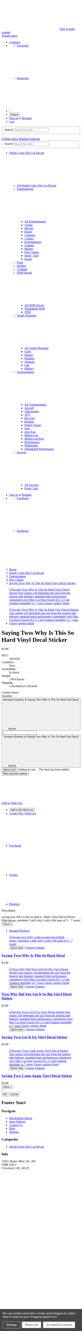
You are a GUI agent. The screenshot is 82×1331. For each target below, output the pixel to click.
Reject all (31, 1324)
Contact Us (16, 1125)
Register (27, 118)
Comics (29, 238)
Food (20, 262)
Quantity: (7, 696)
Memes (28, 248)
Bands (28, 231)
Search (14, 114)
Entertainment (32, 242)
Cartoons (29, 235)
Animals (29, 361)
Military (29, 368)
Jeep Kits (29, 431)
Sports (28, 259)
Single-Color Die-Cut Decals (26, 1146)
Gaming (29, 245)
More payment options (15, 773)
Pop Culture (31, 252)
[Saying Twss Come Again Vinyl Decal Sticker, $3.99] (41, 1057)
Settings (11, 1324)
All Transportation (35, 404)
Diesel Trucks (32, 425)
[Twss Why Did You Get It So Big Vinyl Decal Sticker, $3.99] (41, 976)
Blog (12, 1128)
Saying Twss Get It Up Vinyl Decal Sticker (34, 1037)
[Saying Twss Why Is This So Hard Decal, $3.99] (41, 941)
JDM (27, 312)
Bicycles (29, 418)
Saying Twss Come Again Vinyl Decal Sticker (37, 1076)
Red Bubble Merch (20, 1118)
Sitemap (14, 1131)
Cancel (14, 1094)
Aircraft (29, 408)
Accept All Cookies (59, 1324)
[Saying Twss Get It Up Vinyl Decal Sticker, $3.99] (41, 1019)
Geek (27, 351)
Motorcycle (31, 435)
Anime (28, 225)
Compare (14, 42)
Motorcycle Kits (34, 438)
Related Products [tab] (19, 930)
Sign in (13, 118)
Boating (29, 421)
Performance (32, 442)
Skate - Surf (31, 255)
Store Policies (17, 1121)
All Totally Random (36, 348)
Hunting (29, 358)
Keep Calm (31, 488)
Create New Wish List (22, 813)
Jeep (27, 428)
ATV (27, 414)
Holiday (22, 265)
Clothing (22, 269)
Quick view (17, 947)
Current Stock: (10, 692)
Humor (28, 355)
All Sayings (31, 485)
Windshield (31, 445)
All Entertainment (35, 221)
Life (26, 365)
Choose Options (35, 947)
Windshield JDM (34, 308)
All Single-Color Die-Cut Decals (36, 185)
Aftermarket (31, 411)
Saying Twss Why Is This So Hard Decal (33, 955)
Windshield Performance (39, 449)
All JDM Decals (34, 305)
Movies (28, 228)
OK (5, 1094)
